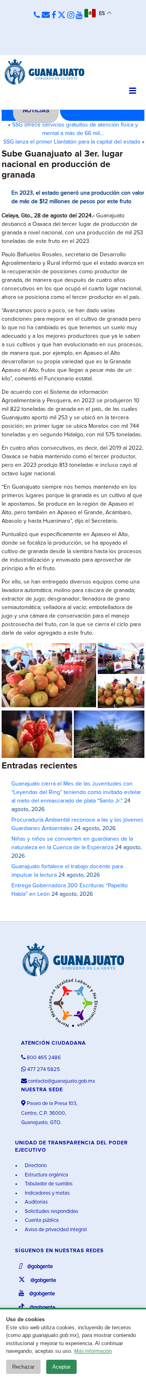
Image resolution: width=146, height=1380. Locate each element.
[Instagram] (70, 15)
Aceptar (61, 1367)
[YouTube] (79, 15)
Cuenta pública (41, 1220)
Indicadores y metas (47, 1193)
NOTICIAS (36, 111)
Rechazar (23, 1367)
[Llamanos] (37, 15)
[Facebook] (54, 15)
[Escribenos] (46, 15)
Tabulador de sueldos (48, 1184)
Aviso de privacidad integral (55, 1229)
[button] (49, 675)
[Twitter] (62, 15)
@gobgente (39, 1266)
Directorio (35, 1165)
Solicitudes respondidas (51, 1211)
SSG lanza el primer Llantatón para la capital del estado (71, 142)
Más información (93, 1351)
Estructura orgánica (46, 1175)
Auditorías (36, 1202)
